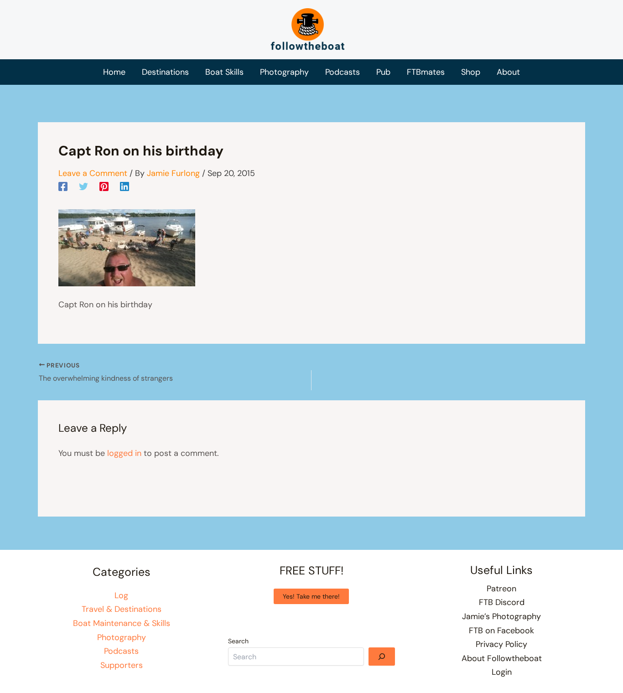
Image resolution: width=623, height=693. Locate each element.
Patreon (501, 588)
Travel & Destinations (121, 609)
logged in (124, 453)
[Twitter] (83, 186)
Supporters (121, 665)
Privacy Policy (501, 644)
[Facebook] (62, 186)
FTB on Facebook (501, 630)
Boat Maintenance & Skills (121, 623)
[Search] (382, 656)
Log (121, 595)
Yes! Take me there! (311, 596)
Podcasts (121, 651)
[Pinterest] (104, 186)
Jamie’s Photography (501, 616)
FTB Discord (501, 602)
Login (502, 672)
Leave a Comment (92, 173)
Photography (121, 637)
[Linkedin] (124, 186)
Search (238, 641)
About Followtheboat (502, 658)
